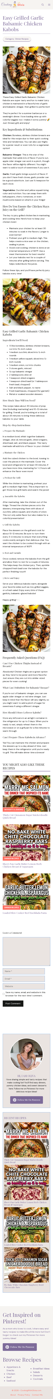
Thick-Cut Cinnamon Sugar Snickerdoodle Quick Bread (25, 816)
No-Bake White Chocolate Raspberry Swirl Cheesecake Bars (24, 1286)
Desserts (38, 1375)
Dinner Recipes (11, 858)
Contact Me (37, 1395)
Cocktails (38, 1378)
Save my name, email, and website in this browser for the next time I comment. (25, 994)
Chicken (11, 1373)
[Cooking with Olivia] (12, 4)
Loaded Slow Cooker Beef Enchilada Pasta (25, 912)
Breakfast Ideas (41, 1368)
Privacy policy (24, 1395)
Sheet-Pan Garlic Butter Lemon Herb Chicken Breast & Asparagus (22, 865)
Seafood (11, 1380)
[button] (42, 4)
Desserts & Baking (13, 809)
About (13, 1395)
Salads (36, 1372)
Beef (9, 1377)
